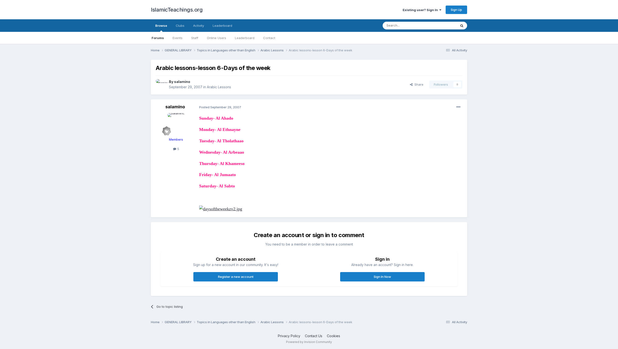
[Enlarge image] (220, 208)
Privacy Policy (289, 336)
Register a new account (235, 277)
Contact (269, 38)
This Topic (442, 25)
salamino (182, 82)
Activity (198, 25)
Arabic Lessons (219, 87)
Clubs (180, 25)
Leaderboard (244, 38)
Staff (194, 38)
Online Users (216, 38)
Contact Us (313, 336)
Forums (158, 38)
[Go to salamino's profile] (161, 84)
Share (418, 84)
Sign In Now (382, 277)
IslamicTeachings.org (177, 10)
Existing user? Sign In (421, 10)
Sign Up (456, 10)
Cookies (333, 336)
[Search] (461, 25)
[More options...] (458, 107)
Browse (161, 25)
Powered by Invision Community (309, 342)
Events (178, 38)
